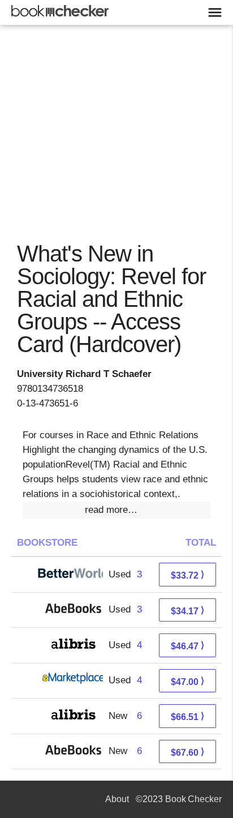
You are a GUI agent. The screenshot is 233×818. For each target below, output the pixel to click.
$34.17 (187, 610)
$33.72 (187, 574)
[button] (116, 510)
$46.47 (187, 645)
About (117, 799)
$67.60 (187, 752)
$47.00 (187, 681)
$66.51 (187, 716)
